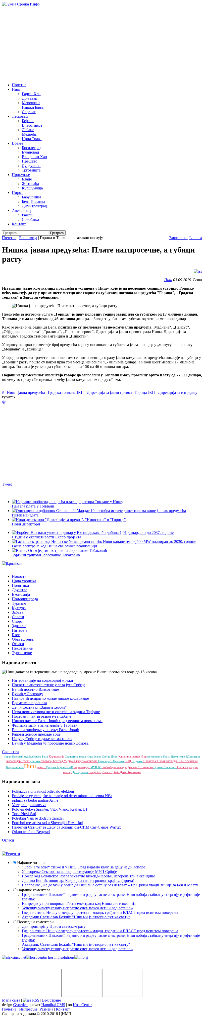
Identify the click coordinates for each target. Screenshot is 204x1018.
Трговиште (31, 170)
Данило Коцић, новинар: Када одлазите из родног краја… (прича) (78, 880)
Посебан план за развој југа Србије (41, 716)
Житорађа (30, 183)
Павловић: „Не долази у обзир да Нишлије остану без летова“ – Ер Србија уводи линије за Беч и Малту (110, 885)
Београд (58, 761)
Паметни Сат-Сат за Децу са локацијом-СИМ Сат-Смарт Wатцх (66, 827)
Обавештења (23, 639)
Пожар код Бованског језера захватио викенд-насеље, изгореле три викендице (88, 876)
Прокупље (21, 174)
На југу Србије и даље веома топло (42, 739)
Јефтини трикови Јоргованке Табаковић (46, 555)
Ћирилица (178, 238)
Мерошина (31, 103)
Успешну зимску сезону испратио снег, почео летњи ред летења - (77, 908)
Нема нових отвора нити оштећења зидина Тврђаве (56, 712)
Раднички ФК (65, 767)
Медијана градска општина (81, 761)
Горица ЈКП (145, 392)
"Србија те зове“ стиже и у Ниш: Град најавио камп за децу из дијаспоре (83, 867)
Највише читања (31, 862)
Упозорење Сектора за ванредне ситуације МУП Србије (69, 871)
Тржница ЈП (105, 761)
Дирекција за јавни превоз (109, 392)
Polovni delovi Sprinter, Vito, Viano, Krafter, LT (50, 809)
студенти (137, 761)
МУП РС (96, 767)
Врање (17, 143)
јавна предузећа (31, 392)
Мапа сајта (11, 1000)
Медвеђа (29, 134)
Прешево (29, 161)
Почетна (19, 85)
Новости (19, 576)
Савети (18, 617)
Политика (20, 585)
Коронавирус (82, 767)
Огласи (18, 644)
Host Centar (82, 1005)
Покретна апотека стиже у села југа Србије (48, 685)
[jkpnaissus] (12, 563)
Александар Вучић (18, 761)
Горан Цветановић (174, 756)
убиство (35, 761)
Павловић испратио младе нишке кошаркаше (50, 698)
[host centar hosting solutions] (50, 957)
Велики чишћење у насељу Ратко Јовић (45, 730)
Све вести (10, 752)
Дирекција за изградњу (177, 392)
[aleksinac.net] (14, 957)
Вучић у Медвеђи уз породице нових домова (50, 743)
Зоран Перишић (14, 756)
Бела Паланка (33, 201)
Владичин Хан (34, 157)
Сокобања (30, 219)
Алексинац (21, 210)
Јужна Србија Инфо (106, 756)
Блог (16, 635)
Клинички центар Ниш (132, 756)
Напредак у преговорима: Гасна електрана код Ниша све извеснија (79, 903)
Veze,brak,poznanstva (29, 805)
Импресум (28, 1009)
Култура (19, 608)
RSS (35, 1000)
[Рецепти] (11, 853)
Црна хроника (24, 581)
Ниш (16, 89)
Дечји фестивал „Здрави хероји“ (39, 707)
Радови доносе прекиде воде (36, 734)
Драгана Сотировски (140, 767)
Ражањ (27, 215)
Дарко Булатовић (130, 772)
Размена (46, 1009)
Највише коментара (33, 890)
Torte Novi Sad (24, 814)
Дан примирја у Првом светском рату (54, 926)
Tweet (7, 484)
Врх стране (51, 1000)
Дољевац (29, 98)
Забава (17, 612)
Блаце (27, 179)
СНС (181, 761)
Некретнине (22, 648)
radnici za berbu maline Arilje (35, 800)
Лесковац (20, 116)
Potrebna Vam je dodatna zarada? (38, 818)
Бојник (28, 121)
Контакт (19, 224)
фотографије (155, 756)
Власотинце (32, 125)
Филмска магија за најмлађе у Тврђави (45, 725)
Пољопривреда (25, 599)
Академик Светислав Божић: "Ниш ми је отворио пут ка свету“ (76, 917)
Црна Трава (32, 139)
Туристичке (22, 653)
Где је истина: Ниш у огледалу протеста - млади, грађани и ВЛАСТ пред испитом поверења (100, 912)
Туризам (19, 603)
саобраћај (47, 761)
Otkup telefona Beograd (31, 832)
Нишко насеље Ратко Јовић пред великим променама (57, 721)
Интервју (20, 630)
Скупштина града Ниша (79, 756)
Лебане (28, 130)
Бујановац (30, 152)
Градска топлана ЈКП (66, 392)
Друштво (19, 590)
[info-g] (81, 957)
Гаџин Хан (31, 94)
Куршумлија (32, 188)
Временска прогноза (29, 703)
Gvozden (20, 1005)
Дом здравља (80, 772)
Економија (28, 238)
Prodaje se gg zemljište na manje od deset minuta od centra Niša (62, 796)
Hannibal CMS (53, 1005)
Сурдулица (31, 166)
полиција (172, 761)
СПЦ (128, 761)
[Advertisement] (102, 44)
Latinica (195, 238)
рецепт (41, 767)
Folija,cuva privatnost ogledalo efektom (43, 791)
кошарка (195, 756)
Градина (51, 767)
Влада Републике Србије (104, 772)
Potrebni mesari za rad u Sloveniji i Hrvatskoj (47, 823)
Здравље (19, 626)
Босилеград (31, 148)
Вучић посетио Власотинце (35, 689)
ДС (188, 756)
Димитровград (34, 206)
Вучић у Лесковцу (27, 694)
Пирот (17, 192)
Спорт (17, 621)
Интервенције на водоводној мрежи (42, 680)
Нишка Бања (33, 107)
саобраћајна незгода (114, 767)
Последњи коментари (35, 922)
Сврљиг (29, 112)
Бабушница (31, 197)
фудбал (28, 756)
